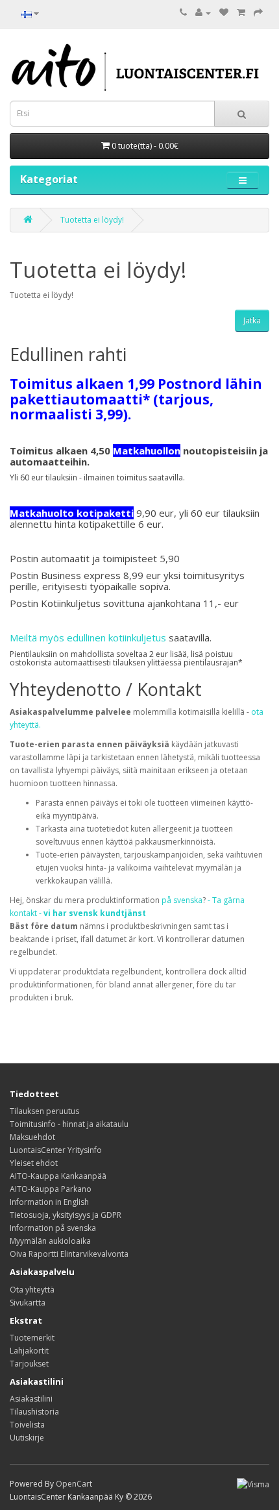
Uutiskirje (27, 1437)
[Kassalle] (258, 12)
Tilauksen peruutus (44, 1111)
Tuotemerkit (32, 1337)
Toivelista (27, 1424)
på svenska (182, 900)
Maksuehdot (32, 1137)
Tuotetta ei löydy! (92, 219)
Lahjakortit (29, 1350)
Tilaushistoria (34, 1411)
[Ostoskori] (241, 12)
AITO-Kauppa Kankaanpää (58, 1176)
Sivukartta (27, 1302)
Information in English (49, 1201)
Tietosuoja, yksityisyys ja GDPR (65, 1214)
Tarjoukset (29, 1363)
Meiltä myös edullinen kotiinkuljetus (88, 637)
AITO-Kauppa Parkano (50, 1188)
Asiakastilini (31, 1398)
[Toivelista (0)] (223, 12)
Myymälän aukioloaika (50, 1240)
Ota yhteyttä (32, 1289)
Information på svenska (53, 1227)
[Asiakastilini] (203, 12)
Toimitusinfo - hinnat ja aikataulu (69, 1124)
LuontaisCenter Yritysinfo (56, 1150)
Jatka (252, 320)
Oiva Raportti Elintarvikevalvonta (69, 1253)
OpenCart (74, 1483)
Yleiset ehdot (34, 1163)
